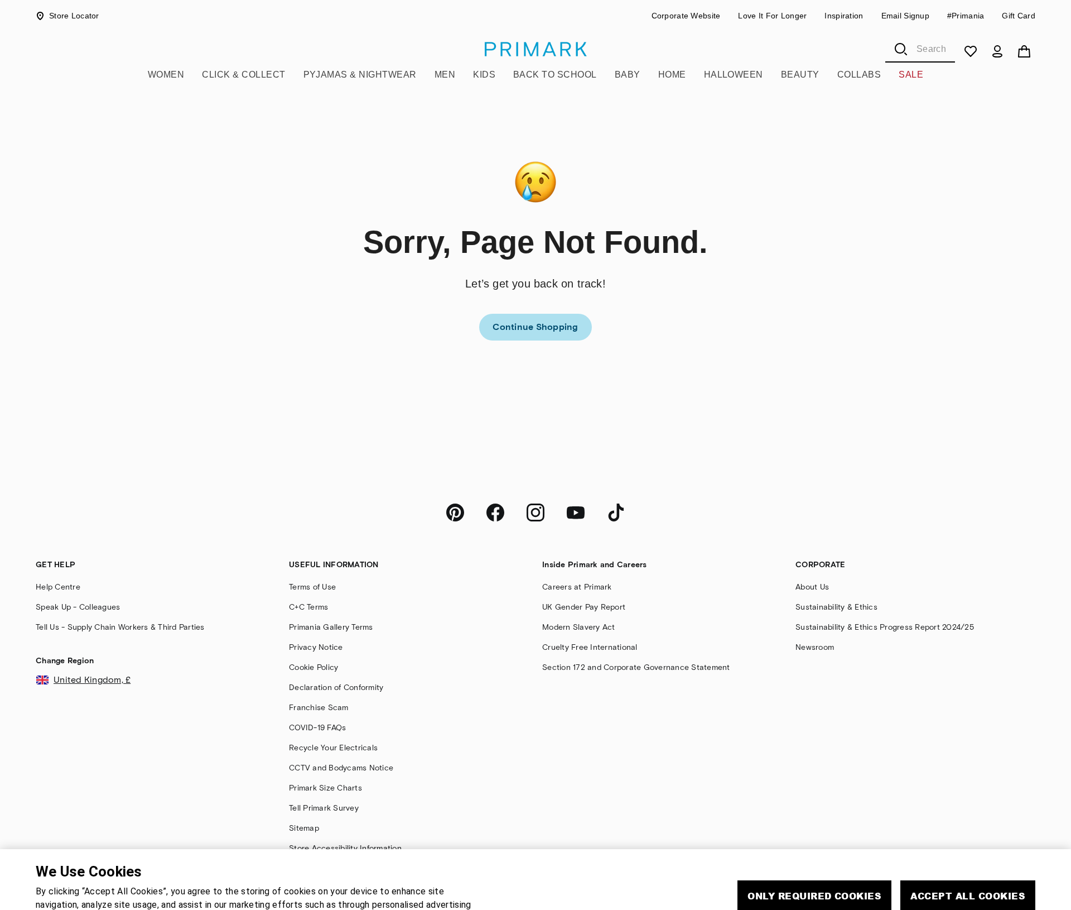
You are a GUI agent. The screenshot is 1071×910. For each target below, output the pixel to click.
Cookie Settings (886, 873)
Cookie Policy (251, 889)
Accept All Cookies (967, 840)
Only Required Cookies (814, 840)
